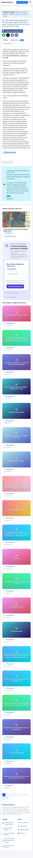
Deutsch (18, 12)
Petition (5, 40)
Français (5, 14)
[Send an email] (12, 35)
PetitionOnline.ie (7, 2)
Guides (4, 819)
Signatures (18, 40)
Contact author (8, 162)
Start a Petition (22, 2)
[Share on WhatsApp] (3, 35)
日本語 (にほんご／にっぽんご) (18, 14)
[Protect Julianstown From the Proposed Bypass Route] (16, 225)
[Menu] (30, 2)
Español (24, 12)
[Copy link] (16, 35)
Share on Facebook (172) (14, 31)
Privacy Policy (7, 43)
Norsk (5, 16)
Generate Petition (16, 286)
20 (7, 798)
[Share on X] (8, 35)
